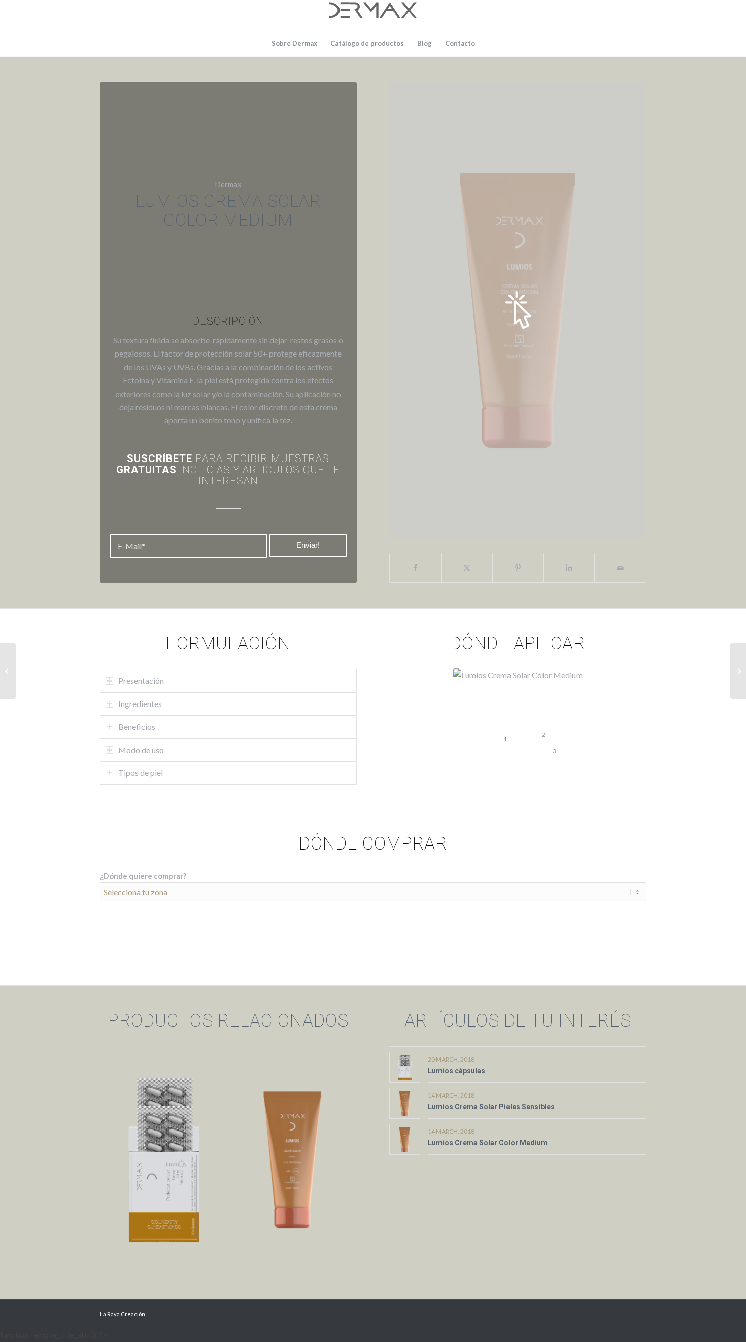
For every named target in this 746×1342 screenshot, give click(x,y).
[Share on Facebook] (415, 567)
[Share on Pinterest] (518, 567)
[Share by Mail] (620, 567)
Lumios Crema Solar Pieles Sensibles (491, 1107)
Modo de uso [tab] (141, 750)
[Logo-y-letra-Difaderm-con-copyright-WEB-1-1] (373, 15)
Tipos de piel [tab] (140, 773)
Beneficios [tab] (136, 726)
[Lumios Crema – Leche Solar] (8, 671)
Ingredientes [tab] (140, 704)
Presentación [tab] (141, 680)
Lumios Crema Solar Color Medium (488, 1143)
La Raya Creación (122, 1314)
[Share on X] (467, 567)
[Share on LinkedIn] (569, 567)
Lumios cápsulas (456, 1071)
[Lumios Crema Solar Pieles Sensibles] (738, 671)
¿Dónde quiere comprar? (143, 875)
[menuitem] (294, 43)
